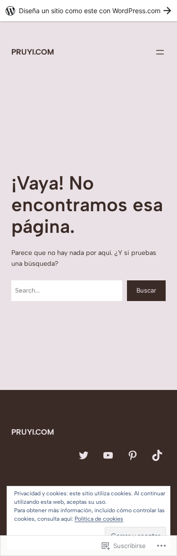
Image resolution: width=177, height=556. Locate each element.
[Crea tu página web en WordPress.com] (88, 10)
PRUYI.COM (32, 52)
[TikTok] (157, 455)
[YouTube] (108, 455)
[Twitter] (83, 455)
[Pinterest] (132, 455)
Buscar (146, 290)
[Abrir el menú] (160, 52)
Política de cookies (99, 519)
